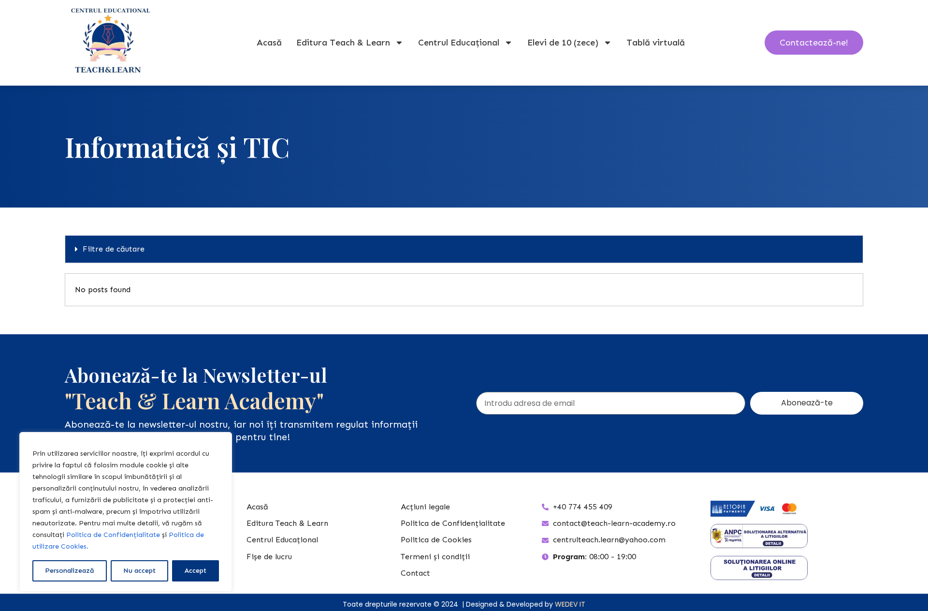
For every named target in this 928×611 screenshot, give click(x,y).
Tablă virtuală (655, 42)
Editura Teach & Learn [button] (343, 42)
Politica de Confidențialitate (113, 535)
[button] (463, 249)
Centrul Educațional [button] (458, 42)
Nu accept (139, 570)
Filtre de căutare (114, 248)
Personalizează (69, 570)
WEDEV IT (570, 604)
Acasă (269, 42)
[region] (125, 512)
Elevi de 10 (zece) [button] (562, 42)
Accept (195, 570)
